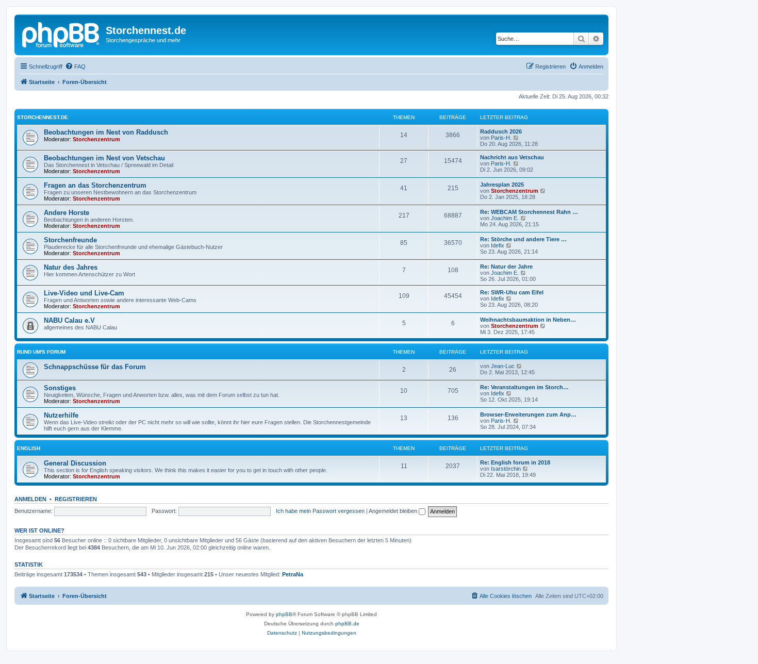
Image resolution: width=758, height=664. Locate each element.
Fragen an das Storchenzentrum (95, 185)
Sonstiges (60, 388)
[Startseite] (61, 33)
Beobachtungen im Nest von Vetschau (104, 158)
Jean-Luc (503, 366)
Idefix (497, 245)
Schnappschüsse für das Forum (95, 367)
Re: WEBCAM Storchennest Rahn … (529, 212)
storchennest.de (42, 117)
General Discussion (75, 463)
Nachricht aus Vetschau (512, 157)
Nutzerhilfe (61, 415)
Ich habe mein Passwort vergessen (320, 511)
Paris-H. (501, 138)
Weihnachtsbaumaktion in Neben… (528, 320)
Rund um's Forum (41, 352)
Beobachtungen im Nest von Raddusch (106, 132)
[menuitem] (75, 66)
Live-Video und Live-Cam (84, 293)
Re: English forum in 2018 (515, 462)
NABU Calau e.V (69, 320)
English (28, 448)
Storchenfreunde (70, 240)
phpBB (284, 614)
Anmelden (30, 499)
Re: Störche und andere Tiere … (523, 239)
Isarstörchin (506, 469)
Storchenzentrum (96, 139)
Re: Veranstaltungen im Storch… (524, 387)
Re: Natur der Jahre (506, 266)
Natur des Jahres (70, 267)
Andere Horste (66, 213)
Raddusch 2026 (501, 131)
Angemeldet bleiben (394, 511)
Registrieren (76, 499)
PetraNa (292, 574)
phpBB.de (347, 623)
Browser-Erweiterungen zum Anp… (528, 414)
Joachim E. (505, 218)
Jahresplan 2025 (502, 184)
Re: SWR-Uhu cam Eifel (511, 292)
